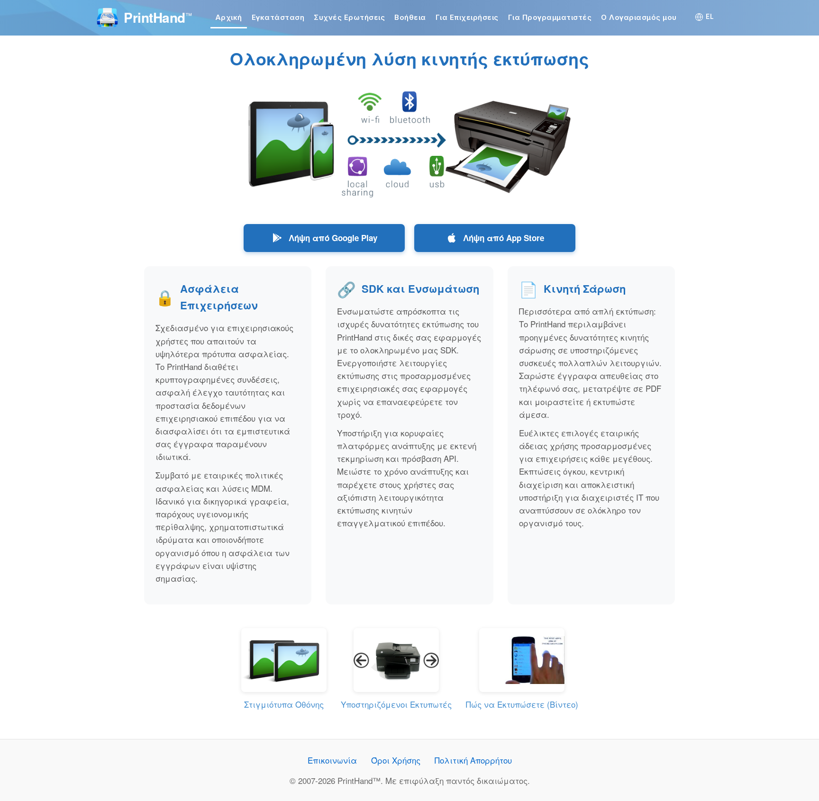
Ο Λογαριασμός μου (639, 17)
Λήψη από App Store (503, 237)
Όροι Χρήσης (395, 760)
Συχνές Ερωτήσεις (349, 17)
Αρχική (228, 17)
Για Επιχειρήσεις (467, 17)
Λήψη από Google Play (333, 237)
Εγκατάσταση (278, 17)
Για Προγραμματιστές (550, 17)
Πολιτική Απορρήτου (473, 760)
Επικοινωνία (332, 760)
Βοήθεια (410, 17)
